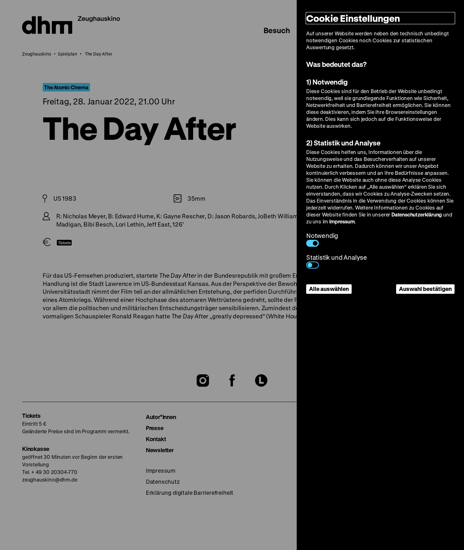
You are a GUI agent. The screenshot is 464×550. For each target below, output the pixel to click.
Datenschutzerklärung (416, 214)
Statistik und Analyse (336, 257)
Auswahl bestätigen (425, 289)
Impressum (341, 221)
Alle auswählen (329, 289)
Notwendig (322, 235)
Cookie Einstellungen (353, 18)
